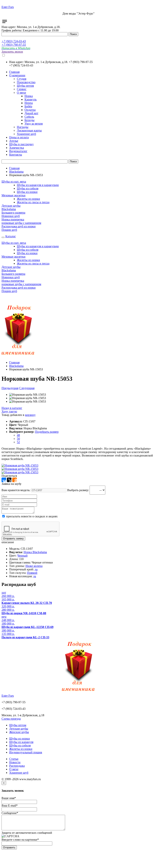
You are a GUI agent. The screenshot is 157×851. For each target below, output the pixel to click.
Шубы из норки (27, 192)
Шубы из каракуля (21, 742)
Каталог (10, 236)
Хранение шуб (18, 772)
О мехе (13, 769)
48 (18, 435)
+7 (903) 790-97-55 (14, 44)
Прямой (32, 572)
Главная (14, 168)
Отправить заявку (13, 538)
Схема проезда (11, 718)
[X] (9, 480)
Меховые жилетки (13, 195)
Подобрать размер (47, 431)
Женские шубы (19, 732)
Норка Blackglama (35, 552)
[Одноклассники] (14, 480)
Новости (14, 762)
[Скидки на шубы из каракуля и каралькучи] (18, 356)
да (36, 569)
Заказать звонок (12, 51)
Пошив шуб (9, 229)
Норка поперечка (13, 219)
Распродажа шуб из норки (19, 226)
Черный (22, 555)
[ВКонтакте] (4, 480)
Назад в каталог (12, 408)
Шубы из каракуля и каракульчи (38, 185)
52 (18, 442)
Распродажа (17, 765)
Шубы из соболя (27, 188)
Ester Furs (8, 7)
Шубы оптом (17, 725)
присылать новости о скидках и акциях (31, 516)
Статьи (13, 758)
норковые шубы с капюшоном (21, 223)
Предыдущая (10, 388)
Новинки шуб (11, 216)
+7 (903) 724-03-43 (14, 41)
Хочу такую (9, 411)
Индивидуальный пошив (25, 752)
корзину (30, 415)
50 (18, 438)
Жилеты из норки (28, 198)
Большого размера (13, 212)
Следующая (26, 388)
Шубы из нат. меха (14, 181)
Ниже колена (34, 566)
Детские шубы (11, 205)
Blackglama (16, 171)
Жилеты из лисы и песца (33, 202)
